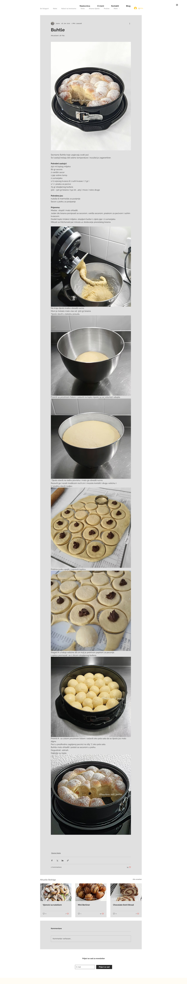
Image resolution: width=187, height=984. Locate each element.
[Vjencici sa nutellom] (55, 892)
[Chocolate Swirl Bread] (126, 892)
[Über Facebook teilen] (52, 860)
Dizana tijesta (56, 853)
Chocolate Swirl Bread (123, 905)
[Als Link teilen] (68, 860)
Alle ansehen (137, 879)
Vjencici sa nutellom (52, 905)
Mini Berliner (84, 905)
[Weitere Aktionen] (129, 23)
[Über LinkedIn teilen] (62, 860)
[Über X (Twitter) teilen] (57, 860)
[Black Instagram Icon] (177, 5)
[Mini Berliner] (91, 892)
